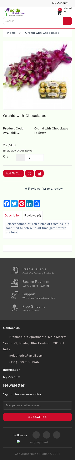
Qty (5, 156)
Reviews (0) (32, 215)
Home (11, 32)
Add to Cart (13, 173)
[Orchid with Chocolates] (37, 75)
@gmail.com (34, 355)
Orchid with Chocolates (42, 32)
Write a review (52, 188)
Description (13, 215)
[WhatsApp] (9, 454)
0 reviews (33, 188)
